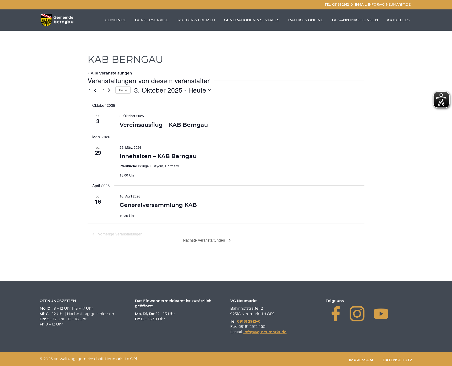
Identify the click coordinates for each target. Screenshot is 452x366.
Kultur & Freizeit (196, 20)
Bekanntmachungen (355, 20)
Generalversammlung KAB (158, 205)
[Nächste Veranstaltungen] (109, 90)
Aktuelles (398, 20)
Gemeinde (115, 20)
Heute (123, 90)
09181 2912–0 (339, 4)
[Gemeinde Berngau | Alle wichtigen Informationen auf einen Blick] (57, 20)
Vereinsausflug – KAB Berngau (164, 125)
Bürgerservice (152, 20)
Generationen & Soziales (251, 20)
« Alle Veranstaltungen (110, 73)
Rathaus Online (305, 20)
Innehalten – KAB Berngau (158, 156)
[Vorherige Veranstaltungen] (95, 90)
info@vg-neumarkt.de (383, 4)
